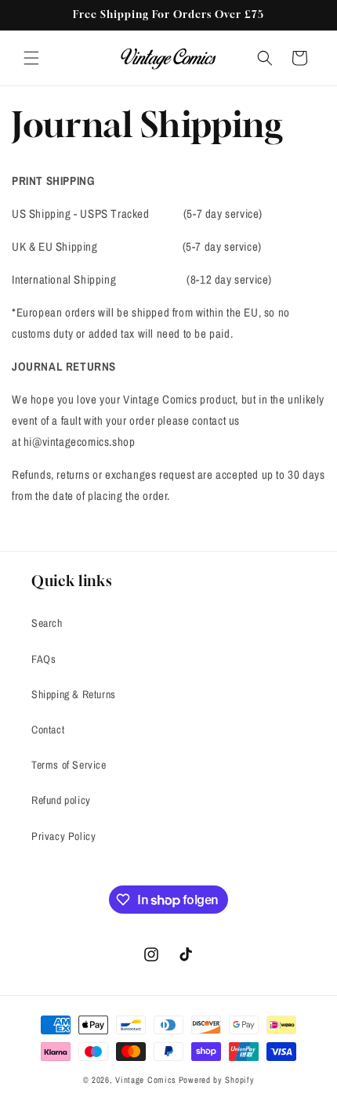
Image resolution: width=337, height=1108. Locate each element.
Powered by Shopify (217, 1079)
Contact (47, 729)
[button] (31, 58)
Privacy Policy (63, 836)
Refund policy (61, 800)
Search (47, 623)
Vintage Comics (145, 1079)
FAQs (43, 659)
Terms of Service (69, 765)
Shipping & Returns (73, 694)
